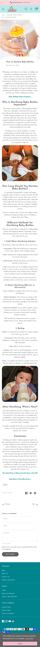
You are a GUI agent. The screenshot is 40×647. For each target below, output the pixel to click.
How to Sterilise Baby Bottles (9, 17)
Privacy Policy (6, 610)
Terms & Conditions (8, 613)
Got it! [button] (20, 643)
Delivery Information (8, 580)
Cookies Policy (6, 607)
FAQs (4, 590)
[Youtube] (10, 621)
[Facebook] (3, 621)
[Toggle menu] (3, 9)
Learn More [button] (29, 638)
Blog (3, 570)
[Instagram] (6, 621)
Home (3, 15)
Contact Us (5, 577)
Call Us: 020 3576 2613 (9, 597)
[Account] (31, 8)
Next (34, 504)
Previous (7, 504)
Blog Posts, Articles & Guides (14, 15)
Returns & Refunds (8, 593)
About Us (5, 573)
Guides (5, 484)
